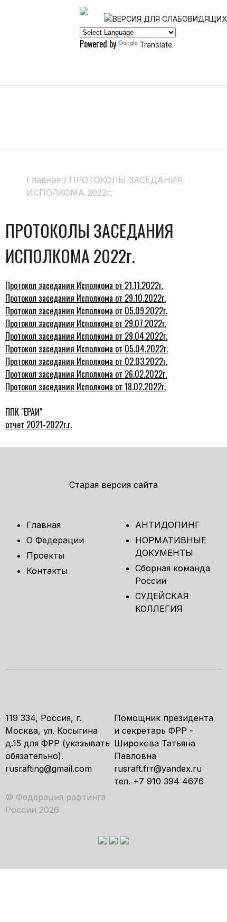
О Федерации (55, 540)
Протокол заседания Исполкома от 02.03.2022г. (86, 361)
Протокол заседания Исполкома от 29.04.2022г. (86, 336)
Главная (43, 525)
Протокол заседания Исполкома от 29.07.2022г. (85, 323)
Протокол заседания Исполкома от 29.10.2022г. (85, 298)
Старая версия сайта (113, 484)
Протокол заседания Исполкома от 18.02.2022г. (85, 386)
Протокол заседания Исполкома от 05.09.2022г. (86, 310)
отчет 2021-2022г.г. (38, 424)
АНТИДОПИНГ (167, 525)
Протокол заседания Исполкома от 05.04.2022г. (86, 348)
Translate (156, 44)
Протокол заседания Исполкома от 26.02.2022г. (86, 374)
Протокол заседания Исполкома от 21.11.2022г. (84, 285)
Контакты (47, 570)
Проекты (45, 555)
